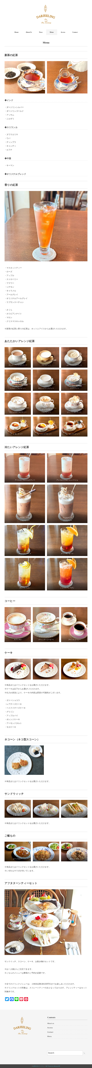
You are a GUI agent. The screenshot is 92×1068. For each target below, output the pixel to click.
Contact (75, 32)
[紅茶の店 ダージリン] (46, 5)
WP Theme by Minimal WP (53, 1066)
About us (50, 1023)
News (41, 32)
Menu (52, 32)
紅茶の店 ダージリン (38, 1066)
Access (63, 32)
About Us (29, 32)
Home (16, 32)
